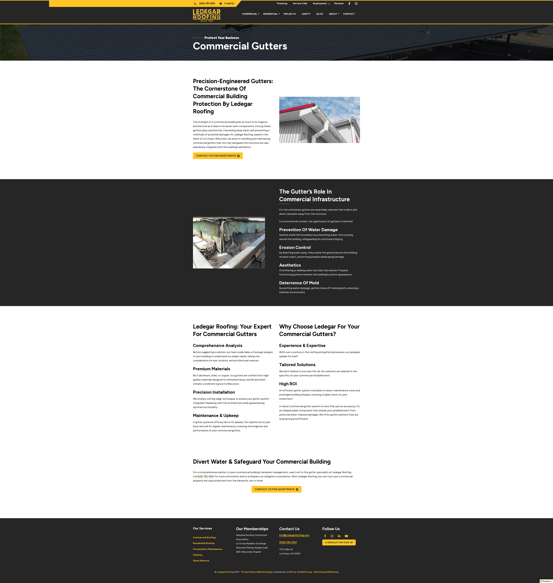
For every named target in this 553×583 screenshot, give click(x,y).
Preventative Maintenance (207, 549)
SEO (291, 572)
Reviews (339, 3)
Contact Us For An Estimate (216, 155)
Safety (306, 14)
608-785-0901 (206, 476)
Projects (290, 14)
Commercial (249, 14)
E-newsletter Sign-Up (339, 542)
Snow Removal (201, 560)
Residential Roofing (203, 543)
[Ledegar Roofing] (206, 20)
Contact (349, 14)
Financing (282, 3)
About (333, 14)
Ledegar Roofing (225, 572)
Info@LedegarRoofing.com (294, 535)
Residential (270, 14)
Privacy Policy (248, 572)
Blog (320, 14)
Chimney (198, 554)
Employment (320, 3)
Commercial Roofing (204, 537)
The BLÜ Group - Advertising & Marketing (317, 572)
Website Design (264, 572)
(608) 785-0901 (288, 542)
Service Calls (300, 3)
